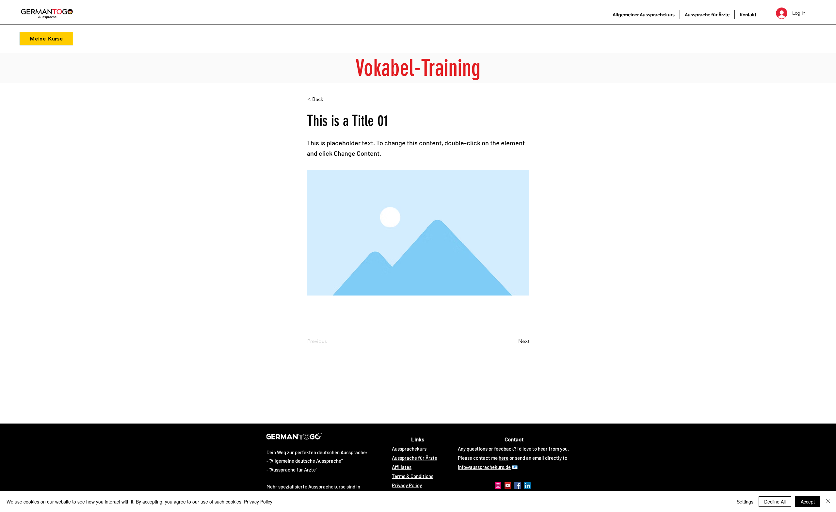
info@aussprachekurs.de (484, 467)
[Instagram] (498, 485)
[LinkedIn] (527, 485)
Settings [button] (745, 501)
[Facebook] (517, 485)
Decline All (775, 501)
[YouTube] (508, 485)
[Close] (828, 501)
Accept (808, 501)
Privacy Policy (258, 501)
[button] (46, 38)
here (503, 458)
